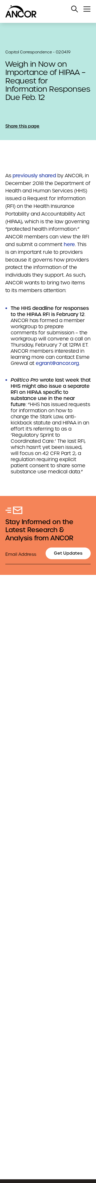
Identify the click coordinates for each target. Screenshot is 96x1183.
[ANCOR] (42, 11)
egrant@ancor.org (57, 363)
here (69, 244)
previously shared (34, 175)
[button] (74, 9)
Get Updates (68, 553)
